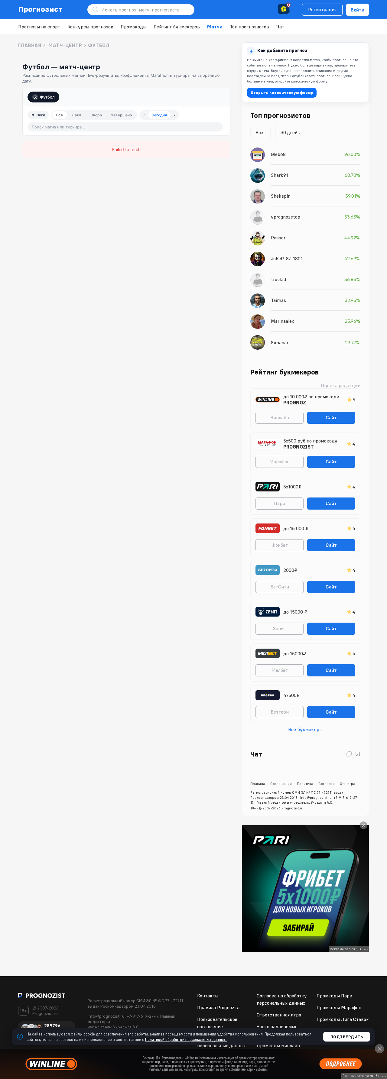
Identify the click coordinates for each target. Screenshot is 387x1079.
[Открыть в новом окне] (349, 754)
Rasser (278, 238)
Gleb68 (278, 154)
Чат (280, 27)
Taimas (278, 300)
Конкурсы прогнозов (90, 27)
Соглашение (281, 783)
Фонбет (280, 545)
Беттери (280, 712)
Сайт (331, 417)
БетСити (279, 587)
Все (59, 115)
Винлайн (279, 417)
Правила (257, 783)
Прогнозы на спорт (39, 27)
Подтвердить (346, 1036)
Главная (29, 45)
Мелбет (280, 670)
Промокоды (133, 27)
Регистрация (322, 9)
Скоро (96, 115)
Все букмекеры (305, 729)
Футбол (47, 97)
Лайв (76, 115)
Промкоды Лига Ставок (343, 1019)
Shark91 (279, 175)
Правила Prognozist (218, 1007)
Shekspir (280, 196)
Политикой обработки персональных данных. (186, 1039)
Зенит (279, 628)
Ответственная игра (279, 1015)
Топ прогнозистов (249, 27)
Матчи (215, 27)
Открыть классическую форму (282, 92)
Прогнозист (40, 9)
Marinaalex (282, 321)
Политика (305, 783)
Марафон (279, 461)
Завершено (121, 115)
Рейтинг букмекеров (177, 27)
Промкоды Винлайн (278, 1045)
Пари (279, 503)
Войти (357, 10)
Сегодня (159, 115)
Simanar (279, 342)
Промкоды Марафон (339, 1007)
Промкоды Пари (334, 996)
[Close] (363, 825)
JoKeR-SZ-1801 (287, 258)
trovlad (278, 279)
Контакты (207, 996)
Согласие (326, 783)
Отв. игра (347, 783)
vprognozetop (285, 217)
